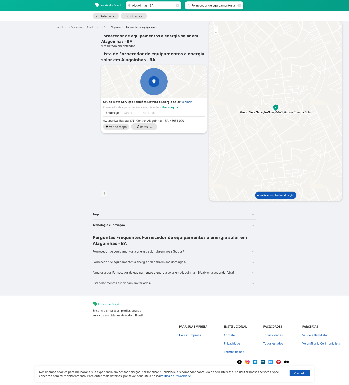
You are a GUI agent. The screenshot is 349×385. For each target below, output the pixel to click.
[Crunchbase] (255, 363)
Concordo (299, 373)
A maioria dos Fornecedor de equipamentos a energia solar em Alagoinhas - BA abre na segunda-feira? (163, 273)
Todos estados (273, 343)
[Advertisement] (154, 161)
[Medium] (286, 363)
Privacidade (232, 343)
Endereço (112, 113)
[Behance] (271, 363)
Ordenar (105, 16)
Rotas (143, 127)
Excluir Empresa (190, 335)
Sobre (128, 113)
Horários (149, 113)
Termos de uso (234, 352)
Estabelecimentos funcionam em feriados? (122, 283)
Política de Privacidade (175, 376)
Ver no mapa (117, 127)
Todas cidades (273, 335)
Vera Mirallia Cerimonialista (321, 343)
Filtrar (133, 16)
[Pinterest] (279, 363)
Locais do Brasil (110, 5)
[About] (263, 363)
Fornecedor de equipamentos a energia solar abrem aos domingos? (139, 262)
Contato (229, 335)
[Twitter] (239, 363)
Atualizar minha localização (275, 195)
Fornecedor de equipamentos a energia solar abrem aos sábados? (138, 251)
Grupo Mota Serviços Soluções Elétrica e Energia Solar (141, 102)
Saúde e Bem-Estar (315, 335)
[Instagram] (247, 363)
